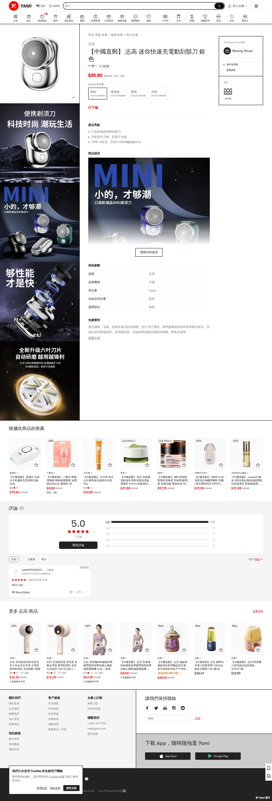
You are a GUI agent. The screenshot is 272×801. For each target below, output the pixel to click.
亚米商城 (53, 713)
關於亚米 (14, 703)
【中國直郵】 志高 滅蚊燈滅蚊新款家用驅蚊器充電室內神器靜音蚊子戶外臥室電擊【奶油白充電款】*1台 (172, 666)
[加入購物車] (36, 465)
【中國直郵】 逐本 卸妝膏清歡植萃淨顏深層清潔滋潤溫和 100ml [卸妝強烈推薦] (135, 481)
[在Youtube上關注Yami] (165, 708)
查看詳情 (94, 338)
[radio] (97, 93)
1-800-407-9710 (97, 723)
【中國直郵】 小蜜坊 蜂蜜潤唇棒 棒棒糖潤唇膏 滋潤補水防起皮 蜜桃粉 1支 (62, 480)
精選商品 (14, 724)
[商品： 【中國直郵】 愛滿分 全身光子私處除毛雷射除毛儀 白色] (25, 454)
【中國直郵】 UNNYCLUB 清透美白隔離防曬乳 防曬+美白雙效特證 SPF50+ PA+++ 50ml (209, 481)
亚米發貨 (53, 708)
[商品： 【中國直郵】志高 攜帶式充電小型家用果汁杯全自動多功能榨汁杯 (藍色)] (210, 639)
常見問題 (53, 703)
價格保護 (53, 724)
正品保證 (14, 708)
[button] (54, 6)
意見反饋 (93, 733)
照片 (44, 559)
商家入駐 (93, 703)
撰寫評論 (78, 545)
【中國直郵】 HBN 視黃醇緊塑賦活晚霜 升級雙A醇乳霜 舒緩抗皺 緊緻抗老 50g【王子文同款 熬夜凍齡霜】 (172, 481)
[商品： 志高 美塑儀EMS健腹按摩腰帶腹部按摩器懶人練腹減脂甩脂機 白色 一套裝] (99, 639)
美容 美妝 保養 (98, 35)
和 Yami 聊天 (263, 797)
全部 (13, 559)
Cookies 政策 (56, 776)
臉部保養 (117, 35)
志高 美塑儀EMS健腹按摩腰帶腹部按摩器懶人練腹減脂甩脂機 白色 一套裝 (98, 665)
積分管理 (14, 738)
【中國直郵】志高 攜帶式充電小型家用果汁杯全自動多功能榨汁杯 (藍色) (209, 665)
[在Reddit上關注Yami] (183, 708)
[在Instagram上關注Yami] (174, 708)
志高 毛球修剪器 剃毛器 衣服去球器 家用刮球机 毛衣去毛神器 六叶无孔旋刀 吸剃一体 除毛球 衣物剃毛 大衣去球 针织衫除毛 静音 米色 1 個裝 (62, 666)
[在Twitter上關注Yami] (156, 708)
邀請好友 (14, 749)
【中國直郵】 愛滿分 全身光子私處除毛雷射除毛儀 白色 (25, 480)
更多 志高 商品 (23, 611)
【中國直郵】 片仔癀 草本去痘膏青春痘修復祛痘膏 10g (98, 480)
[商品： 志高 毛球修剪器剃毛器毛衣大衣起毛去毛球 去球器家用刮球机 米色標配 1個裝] (25, 639)
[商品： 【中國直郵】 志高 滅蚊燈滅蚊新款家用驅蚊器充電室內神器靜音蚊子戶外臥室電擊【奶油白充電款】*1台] (173, 639)
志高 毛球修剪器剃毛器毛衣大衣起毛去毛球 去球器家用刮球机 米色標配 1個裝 (25, 665)
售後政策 (53, 718)
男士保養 (132, 35)
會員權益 (14, 744)
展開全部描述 (149, 252)
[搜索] (219, 6)
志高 (91, 44)
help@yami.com (97, 728)
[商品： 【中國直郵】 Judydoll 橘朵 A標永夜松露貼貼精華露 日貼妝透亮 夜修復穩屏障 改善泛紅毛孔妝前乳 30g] (247, 454)
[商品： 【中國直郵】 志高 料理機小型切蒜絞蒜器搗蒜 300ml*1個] (247, 639)
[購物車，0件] (256, 6)
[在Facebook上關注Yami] (147, 708)
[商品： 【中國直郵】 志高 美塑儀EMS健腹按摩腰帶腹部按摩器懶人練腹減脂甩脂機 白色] (136, 639)
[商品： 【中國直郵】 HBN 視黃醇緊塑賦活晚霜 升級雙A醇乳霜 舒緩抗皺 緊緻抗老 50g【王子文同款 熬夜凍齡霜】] (173, 454)
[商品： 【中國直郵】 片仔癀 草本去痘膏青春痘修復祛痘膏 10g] (99, 454)
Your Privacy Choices (109, 791)
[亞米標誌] (20, 6)
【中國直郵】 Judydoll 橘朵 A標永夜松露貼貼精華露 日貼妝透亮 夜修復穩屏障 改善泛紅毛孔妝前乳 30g (246, 481)
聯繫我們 (14, 713)
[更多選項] (86, 592)
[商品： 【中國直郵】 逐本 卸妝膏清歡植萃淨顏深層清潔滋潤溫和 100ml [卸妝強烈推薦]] (136, 454)
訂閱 (197, 718)
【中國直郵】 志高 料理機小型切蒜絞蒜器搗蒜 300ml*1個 (246, 665)
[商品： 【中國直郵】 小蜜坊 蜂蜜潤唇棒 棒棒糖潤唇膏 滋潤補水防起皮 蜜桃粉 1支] (62, 454)
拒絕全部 (55, 788)
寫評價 (106, 66)
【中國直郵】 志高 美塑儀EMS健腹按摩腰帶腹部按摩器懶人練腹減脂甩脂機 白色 (135, 666)
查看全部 (258, 611)
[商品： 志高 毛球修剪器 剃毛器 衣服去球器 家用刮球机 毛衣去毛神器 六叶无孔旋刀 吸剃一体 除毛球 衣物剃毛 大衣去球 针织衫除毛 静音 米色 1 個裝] (62, 639)
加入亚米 (14, 718)
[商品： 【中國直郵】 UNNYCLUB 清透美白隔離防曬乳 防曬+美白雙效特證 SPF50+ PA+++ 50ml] (210, 454)
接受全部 (71, 788)
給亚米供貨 (94, 708)
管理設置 (42, 788)
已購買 (31, 559)
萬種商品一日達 (57, 729)
